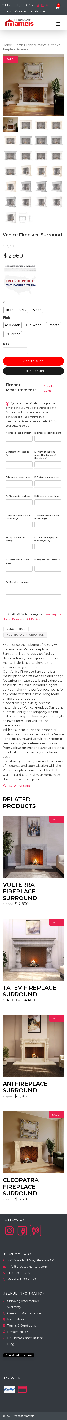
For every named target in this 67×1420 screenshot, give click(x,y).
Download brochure (18, 1355)
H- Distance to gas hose (46, 496)
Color (7, 302)
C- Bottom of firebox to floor (17, 453)
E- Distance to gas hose (18, 477)
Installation (15, 1319)
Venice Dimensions (16, 785)
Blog (10, 1344)
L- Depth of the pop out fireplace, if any (46, 539)
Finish (8, 317)
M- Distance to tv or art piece (17, 561)
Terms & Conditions (21, 1325)
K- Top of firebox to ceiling (15, 539)
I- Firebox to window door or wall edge (18, 517)
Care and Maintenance (24, 1313)
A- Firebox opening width (18, 433)
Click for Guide (49, 388)
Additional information (25, 634)
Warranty (14, 1307)
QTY (6, 344)
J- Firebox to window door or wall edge (47, 517)
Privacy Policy (17, 1332)
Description (16, 628)
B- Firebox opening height (47, 433)
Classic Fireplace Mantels (31, 45)
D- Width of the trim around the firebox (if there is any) (45, 455)
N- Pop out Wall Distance (47, 560)
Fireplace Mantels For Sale (26, 619)
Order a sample (33, 370)
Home (7, 45)
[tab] (16, 629)
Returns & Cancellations (25, 1338)
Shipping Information (23, 1301)
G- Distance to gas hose (18, 496)
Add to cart (33, 361)
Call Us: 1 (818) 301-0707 (18, 5)
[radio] (9, 310)
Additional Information (17, 582)
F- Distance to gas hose (46, 477)
